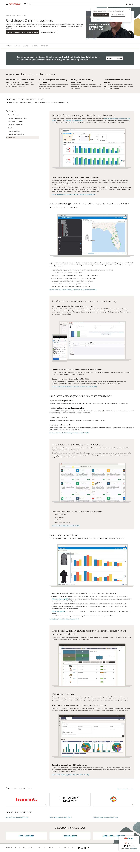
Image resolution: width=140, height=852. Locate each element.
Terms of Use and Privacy (20, 847)
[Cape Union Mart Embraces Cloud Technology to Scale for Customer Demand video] (110, 24)
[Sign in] (130, 4)
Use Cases (9, 46)
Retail (25, 15)
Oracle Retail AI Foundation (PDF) (73, 120)
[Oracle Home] (15, 4)
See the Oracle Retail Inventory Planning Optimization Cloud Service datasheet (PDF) (73, 289)
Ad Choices (40, 847)
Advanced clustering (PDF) (60, 599)
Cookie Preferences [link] (32, 847)
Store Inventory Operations (15, 121)
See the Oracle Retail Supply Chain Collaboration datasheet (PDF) (70, 775)
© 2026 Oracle (9, 847)
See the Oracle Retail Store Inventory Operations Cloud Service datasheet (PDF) (74, 387)
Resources (35, 46)
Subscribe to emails (53, 847)
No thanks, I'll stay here (118, 14)
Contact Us (70, 847)
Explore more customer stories (125, 789)
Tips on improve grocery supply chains (60, 817)
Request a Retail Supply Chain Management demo (22, 32)
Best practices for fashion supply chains (17, 817)
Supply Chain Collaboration (16, 134)
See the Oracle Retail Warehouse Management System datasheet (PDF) (69, 433)
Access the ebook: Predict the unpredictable (105, 817)
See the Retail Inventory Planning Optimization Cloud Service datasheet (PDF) (74, 194)
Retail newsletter (26, 835)
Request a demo (70, 835)
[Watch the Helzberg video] (70, 799)
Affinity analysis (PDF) (59, 611)
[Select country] (127, 4)
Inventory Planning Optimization (17, 118)
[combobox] (70, 4)
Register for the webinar (114, 58)
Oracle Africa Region (10, 15)
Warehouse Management (15, 124)
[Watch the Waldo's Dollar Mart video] (113, 799)
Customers (26, 46)
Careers (46, 847)
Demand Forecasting (14, 115)
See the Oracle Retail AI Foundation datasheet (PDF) (64, 619)
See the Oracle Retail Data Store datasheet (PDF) (65, 526)
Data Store (11, 128)
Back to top (11, 137)
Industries (19, 15)
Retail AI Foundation (14, 131)
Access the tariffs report (48, 32)
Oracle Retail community (114, 835)
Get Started (44, 46)
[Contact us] (133, 4)
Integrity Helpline (63, 847)
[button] (7, 4)
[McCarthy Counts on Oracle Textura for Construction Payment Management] (26, 799)
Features (17, 46)
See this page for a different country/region (103, 19)
